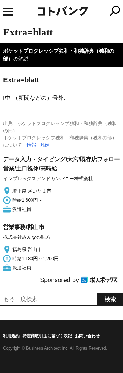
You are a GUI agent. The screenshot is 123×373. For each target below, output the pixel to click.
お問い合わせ (87, 335)
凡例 (45, 145)
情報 (31, 145)
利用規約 (11, 335)
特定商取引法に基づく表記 (47, 335)
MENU (8, 11)
